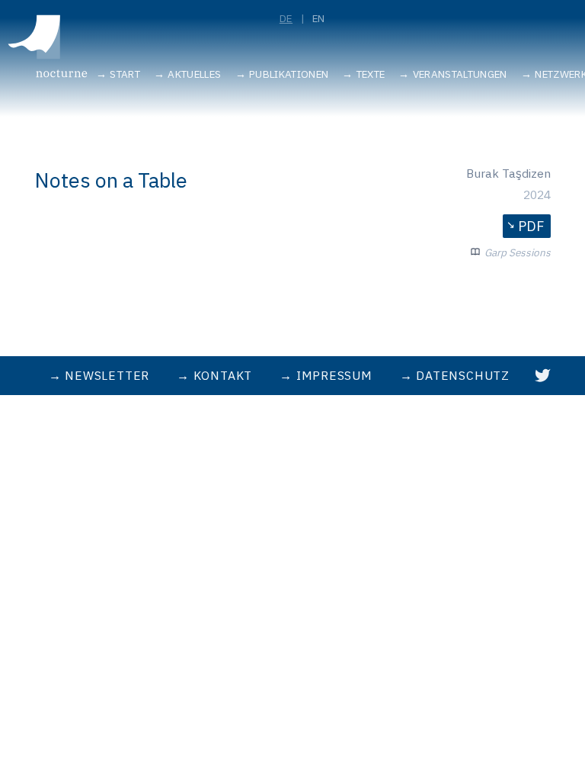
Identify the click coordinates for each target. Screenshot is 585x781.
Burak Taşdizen (508, 173)
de (286, 18)
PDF (531, 226)
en (318, 18)
